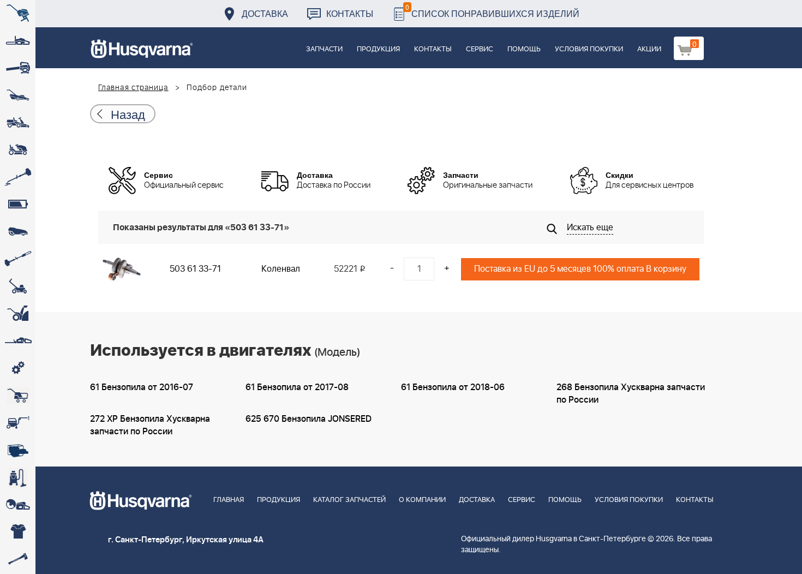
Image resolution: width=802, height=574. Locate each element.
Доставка (265, 13)
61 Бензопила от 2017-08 (297, 387)
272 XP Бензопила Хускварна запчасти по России (150, 425)
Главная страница (133, 87)
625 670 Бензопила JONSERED (309, 419)
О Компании (422, 500)
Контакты (349, 13)
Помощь (524, 49)
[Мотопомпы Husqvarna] (17, 450)
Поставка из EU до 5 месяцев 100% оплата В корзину (580, 269)
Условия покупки (589, 49)
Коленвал (280, 269)
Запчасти (324, 49)
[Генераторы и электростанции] (17, 395)
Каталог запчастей (349, 500)
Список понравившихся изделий (492, 10)
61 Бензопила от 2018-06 (453, 387)
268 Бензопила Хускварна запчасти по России (630, 393)
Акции (649, 49)
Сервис (479, 49)
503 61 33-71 (195, 269)
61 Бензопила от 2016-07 (141, 387)
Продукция (378, 49)
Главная (228, 500)
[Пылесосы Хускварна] (17, 477)
